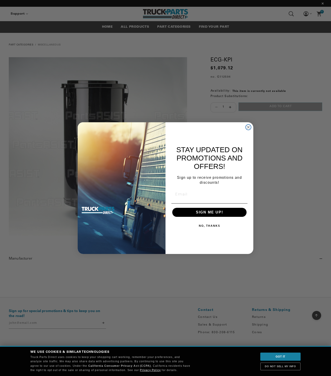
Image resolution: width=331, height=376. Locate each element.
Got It (280, 356)
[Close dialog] (248, 127)
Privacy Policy (150, 370)
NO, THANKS (209, 225)
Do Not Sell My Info (280, 366)
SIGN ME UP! (209, 212)
